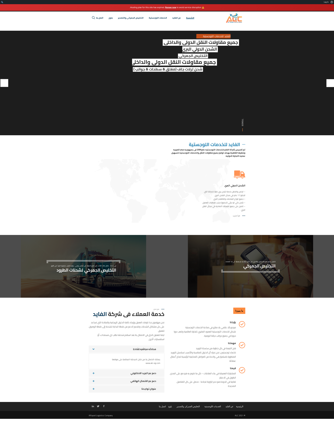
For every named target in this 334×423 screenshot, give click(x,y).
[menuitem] (331, 2)
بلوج (170, 406)
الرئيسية (239, 406)
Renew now (170, 7)
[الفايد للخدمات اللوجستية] (234, 17)
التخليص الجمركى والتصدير (188, 406)
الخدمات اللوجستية (212, 406)
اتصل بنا (162, 406)
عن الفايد (230, 406)
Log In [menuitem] (326, 2)
